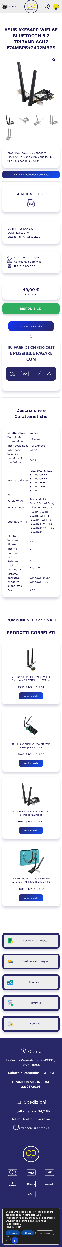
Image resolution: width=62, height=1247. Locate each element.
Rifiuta (27, 1233)
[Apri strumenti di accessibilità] (15, 1240)
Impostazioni (45, 1233)
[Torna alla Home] (31, 6)
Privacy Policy (13, 1226)
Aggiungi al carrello (31, 326)
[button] (9, 6)
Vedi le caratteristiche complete (31, 174)
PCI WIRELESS (30, 236)
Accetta (13, 1233)
